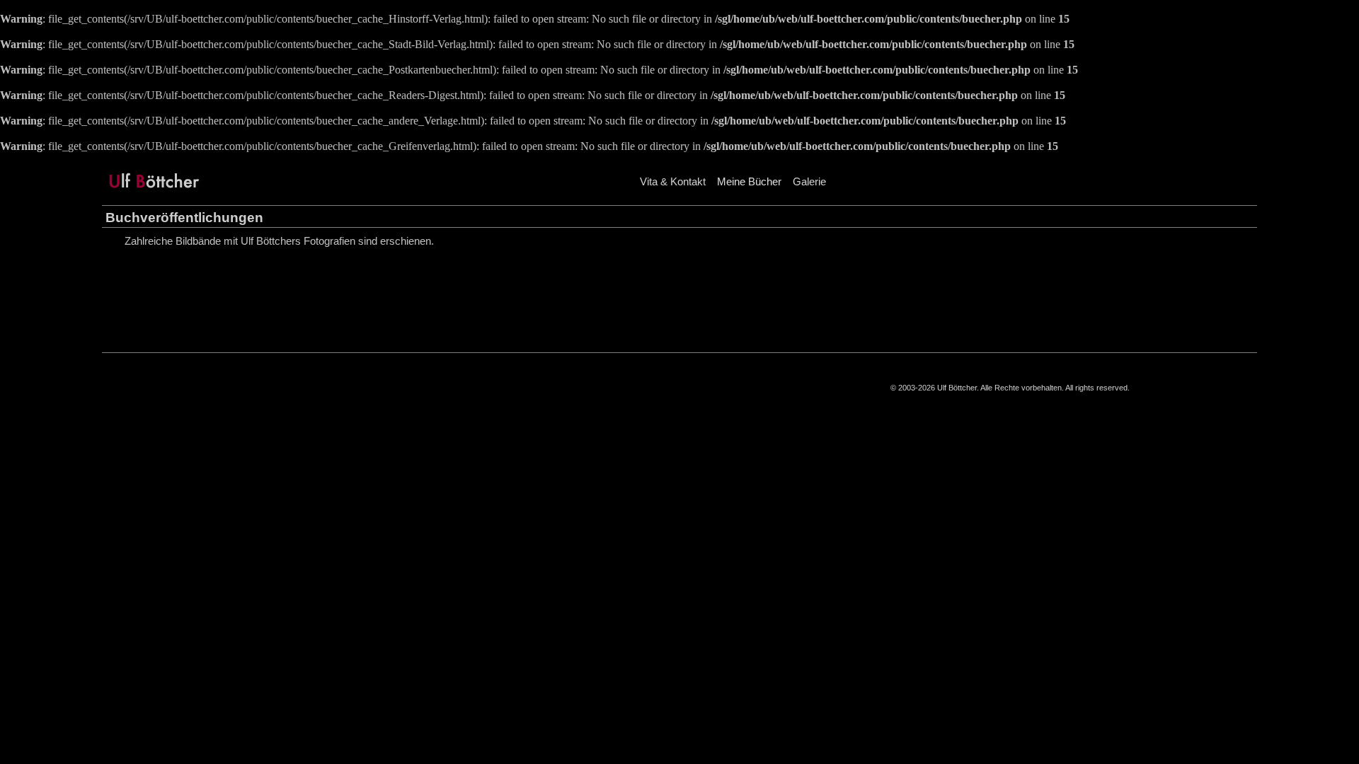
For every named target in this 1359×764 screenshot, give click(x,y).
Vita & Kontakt (673, 181)
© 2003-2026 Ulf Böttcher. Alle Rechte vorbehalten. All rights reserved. (1010, 387)
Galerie (809, 181)
